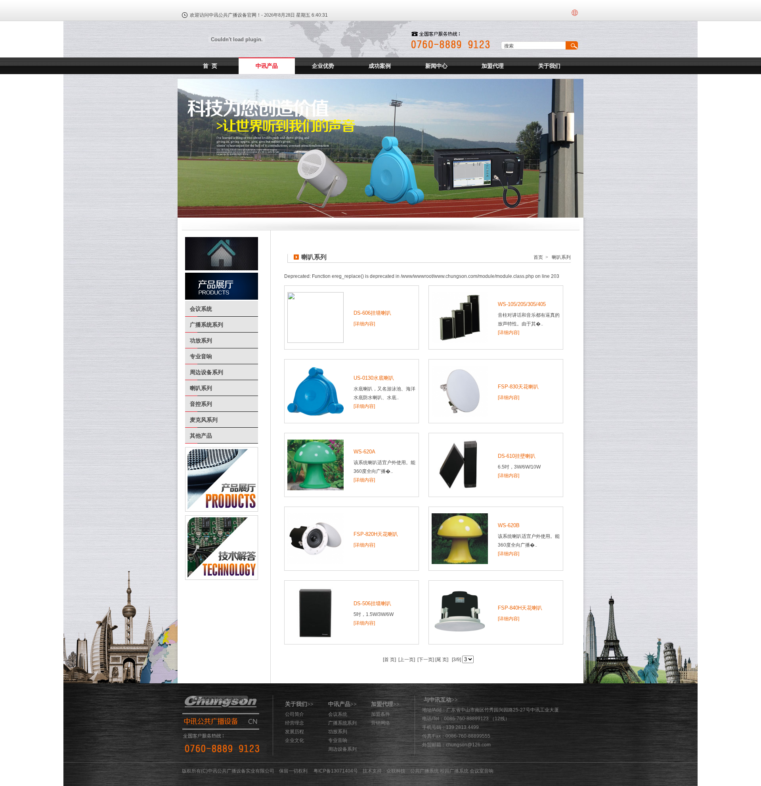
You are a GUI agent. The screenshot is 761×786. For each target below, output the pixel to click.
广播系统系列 (206, 324)
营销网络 (380, 723)
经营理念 (294, 723)
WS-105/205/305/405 (522, 304)
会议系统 (201, 309)
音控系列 (201, 404)
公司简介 (294, 714)
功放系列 (201, 340)
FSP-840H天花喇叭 (520, 608)
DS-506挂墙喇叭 (372, 603)
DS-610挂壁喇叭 (516, 456)
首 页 (210, 66)
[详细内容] (364, 324)
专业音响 (201, 356)
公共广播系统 (424, 771)
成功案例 (380, 66)
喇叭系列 (201, 388)
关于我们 (549, 66)
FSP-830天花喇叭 (518, 387)
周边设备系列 (206, 372)
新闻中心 (436, 66)
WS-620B (509, 525)
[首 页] (389, 659)
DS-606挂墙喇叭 (372, 313)
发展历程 (294, 731)
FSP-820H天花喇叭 (376, 534)
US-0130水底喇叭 (374, 378)
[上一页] (406, 659)
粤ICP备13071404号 (336, 771)
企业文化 (294, 740)
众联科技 (395, 771)
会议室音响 (481, 771)
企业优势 (323, 66)
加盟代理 (493, 66)
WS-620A (364, 452)
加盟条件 (380, 714)
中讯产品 (267, 66)
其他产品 (201, 435)
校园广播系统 (454, 771)
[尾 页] (441, 659)
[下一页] (425, 659)
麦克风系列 (204, 420)
